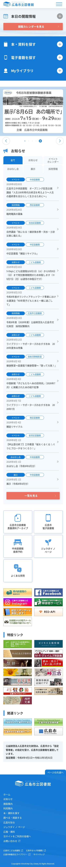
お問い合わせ (10, 841)
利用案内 (8, 808)
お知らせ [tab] (33, 160)
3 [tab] (32, 141)
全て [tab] (13, 160)
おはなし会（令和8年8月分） (21, 466)
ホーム (6, 794)
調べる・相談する (12, 817)
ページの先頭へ (55, 772)
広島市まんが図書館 (34, 850)
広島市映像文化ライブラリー (15, 854)
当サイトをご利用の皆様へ (17, 836)
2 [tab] (28, 141)
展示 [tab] (33, 168)
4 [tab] (35, 141)
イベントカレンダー (53, 160)
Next (60, 141)
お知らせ (8, 799)
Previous (6, 141)
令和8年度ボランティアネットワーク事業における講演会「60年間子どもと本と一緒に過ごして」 (31, 300)
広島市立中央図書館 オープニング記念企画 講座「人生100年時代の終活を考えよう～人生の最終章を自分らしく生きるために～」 (30, 192)
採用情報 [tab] (53, 168)
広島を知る (9, 822)
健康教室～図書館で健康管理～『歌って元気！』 (31, 365)
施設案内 (8, 803)
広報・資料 (9, 831)
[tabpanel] (33, 111)
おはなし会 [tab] (13, 168)
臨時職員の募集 (14, 213)
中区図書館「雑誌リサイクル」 (22, 253)
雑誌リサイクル (14, 426)
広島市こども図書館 (11, 850)
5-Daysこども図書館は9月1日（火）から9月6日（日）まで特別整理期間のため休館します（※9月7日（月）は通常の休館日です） (30, 275)
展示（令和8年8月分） (18, 483)
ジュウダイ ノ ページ (14, 827)
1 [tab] (24, 141)
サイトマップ (39, 854)
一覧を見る (31, 495)
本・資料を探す (11, 813)
